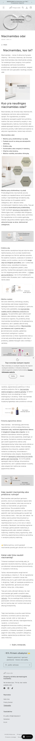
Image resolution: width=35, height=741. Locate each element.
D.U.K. (6, 722)
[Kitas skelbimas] (32, 2)
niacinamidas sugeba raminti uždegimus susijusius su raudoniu (15, 311)
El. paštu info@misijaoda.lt (12, 716)
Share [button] (5, 44)
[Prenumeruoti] (29, 665)
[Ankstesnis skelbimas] (3, 2)
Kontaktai (7, 719)
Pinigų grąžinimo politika (23, 734)
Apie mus (7, 699)
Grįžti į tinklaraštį (18, 645)
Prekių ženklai (8, 702)
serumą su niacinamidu (21, 210)
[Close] (33, 358)
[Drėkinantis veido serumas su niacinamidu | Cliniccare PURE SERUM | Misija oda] (17, 294)
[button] (4, 8)
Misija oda (12, 734)
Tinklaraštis (7, 705)
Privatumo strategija (10, 737)
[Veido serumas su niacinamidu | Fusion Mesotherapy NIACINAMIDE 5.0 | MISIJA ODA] (17, 242)
